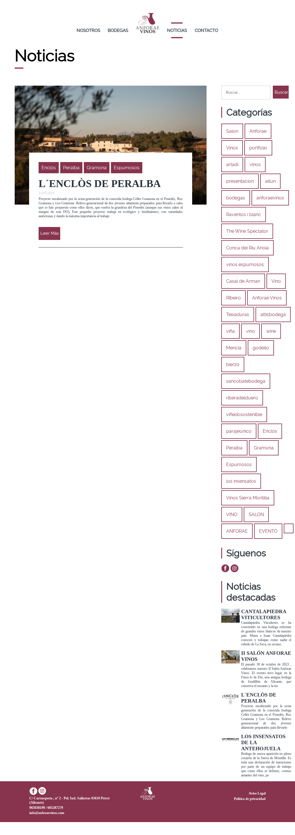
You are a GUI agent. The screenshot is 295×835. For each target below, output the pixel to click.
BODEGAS (118, 30)
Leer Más (49, 233)
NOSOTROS (88, 30)
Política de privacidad (250, 799)
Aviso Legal (257, 793)
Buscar (281, 92)
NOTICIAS (177, 30)
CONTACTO (206, 30)
